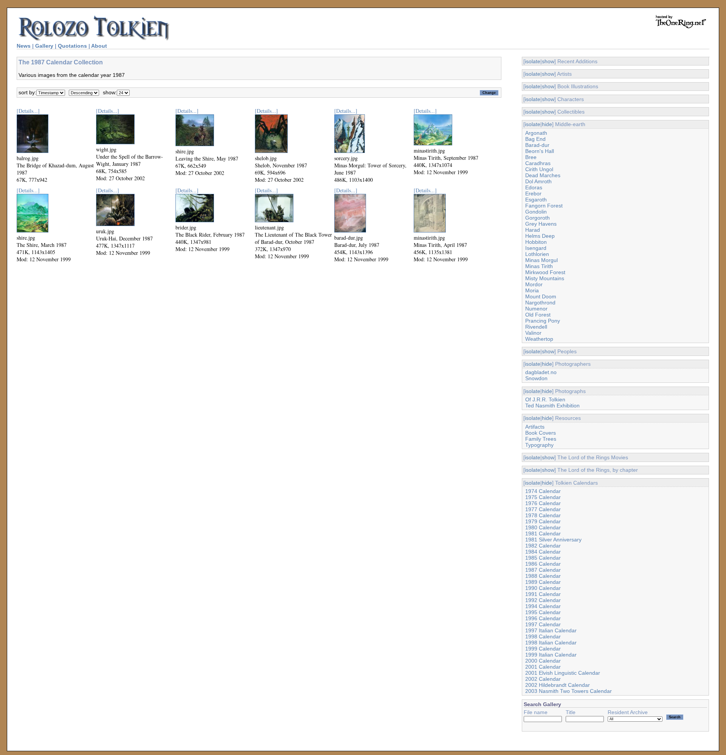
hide (547, 124)
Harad (532, 230)
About (99, 46)
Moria (532, 290)
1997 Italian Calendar (551, 630)
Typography (539, 445)
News (24, 46)
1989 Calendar (543, 582)
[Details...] (28, 110)
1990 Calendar (543, 588)
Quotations (72, 46)
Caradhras (538, 163)
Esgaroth (536, 200)
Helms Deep (540, 236)
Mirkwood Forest (545, 272)
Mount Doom (540, 296)
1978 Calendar (543, 515)
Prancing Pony (542, 321)
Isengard (535, 248)
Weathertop (539, 339)
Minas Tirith (539, 266)
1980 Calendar (543, 527)
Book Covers (540, 433)
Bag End (535, 139)
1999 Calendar (543, 649)
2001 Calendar (543, 667)
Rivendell (536, 327)
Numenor (536, 309)
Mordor (534, 284)
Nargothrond (540, 303)
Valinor (533, 333)
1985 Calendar (543, 558)
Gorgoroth (537, 218)
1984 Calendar (543, 552)
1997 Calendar (543, 624)
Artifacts (534, 427)
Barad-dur (537, 145)
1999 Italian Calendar (551, 655)
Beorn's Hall (539, 151)
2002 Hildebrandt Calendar (557, 685)
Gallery (44, 46)
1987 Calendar (543, 570)
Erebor (533, 193)
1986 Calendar (543, 564)
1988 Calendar (543, 576)
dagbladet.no (541, 372)
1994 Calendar (543, 606)
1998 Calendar (543, 636)
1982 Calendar (543, 546)
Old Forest (538, 315)
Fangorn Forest (544, 206)
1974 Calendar (543, 491)
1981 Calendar (543, 533)
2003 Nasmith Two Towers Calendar (568, 691)
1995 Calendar (543, 612)
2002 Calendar (543, 679)
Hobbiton (536, 242)
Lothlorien (537, 254)
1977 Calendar (543, 509)
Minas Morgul (541, 260)
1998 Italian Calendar (551, 643)
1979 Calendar (543, 521)
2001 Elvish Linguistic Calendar (562, 673)
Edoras (533, 187)
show (548, 61)
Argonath (536, 133)
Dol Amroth (538, 181)
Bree (531, 157)
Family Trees (540, 439)
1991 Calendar (543, 594)
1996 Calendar (543, 618)
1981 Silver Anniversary (553, 540)
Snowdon (536, 378)
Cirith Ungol (539, 169)
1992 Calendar (543, 600)
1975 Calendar (543, 497)
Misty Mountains (544, 278)
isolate (532, 61)
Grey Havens (541, 224)
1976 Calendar (543, 503)
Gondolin (536, 212)
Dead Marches (542, 175)
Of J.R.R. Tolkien (545, 399)
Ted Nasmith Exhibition (552, 405)
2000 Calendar (543, 661)
